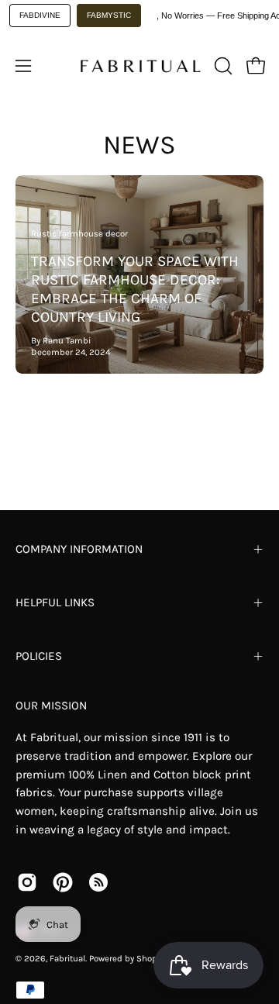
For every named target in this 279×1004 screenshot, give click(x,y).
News (139, 144)
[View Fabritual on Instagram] (27, 882)
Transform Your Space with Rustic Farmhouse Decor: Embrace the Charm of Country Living (135, 289)
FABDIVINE (39, 15)
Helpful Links (55, 602)
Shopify (151, 959)
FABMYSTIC (109, 15)
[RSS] (98, 882)
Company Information (79, 549)
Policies (39, 656)
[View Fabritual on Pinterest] (62, 882)
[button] (221, 66)
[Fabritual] (140, 66)
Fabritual (67, 959)
